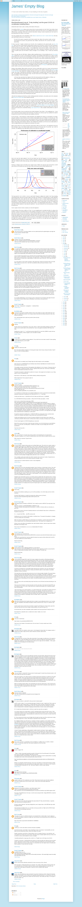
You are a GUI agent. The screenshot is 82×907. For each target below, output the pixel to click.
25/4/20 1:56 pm (17, 440)
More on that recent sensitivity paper (66, 113)
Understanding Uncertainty (65, 218)
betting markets (64, 154)
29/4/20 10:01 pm (17, 744)
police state (67, 187)
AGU (62, 153)
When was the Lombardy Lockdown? (66, 291)
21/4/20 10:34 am (17, 243)
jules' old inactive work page (48, 14)
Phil (15, 358)
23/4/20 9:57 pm (17, 379)
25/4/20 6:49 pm (17, 462)
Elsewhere (16, 724)
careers (62, 161)
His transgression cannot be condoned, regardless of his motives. (66, 100)
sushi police (64, 194)
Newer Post (14, 884)
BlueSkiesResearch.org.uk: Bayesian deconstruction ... (67, 259)
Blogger (43, 898)
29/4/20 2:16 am (17, 687)
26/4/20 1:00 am (17, 528)
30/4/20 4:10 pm (17, 810)
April (65, 256)
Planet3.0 (64, 212)
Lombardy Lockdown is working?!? (66, 287)
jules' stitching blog (21, 16)
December (66, 244)
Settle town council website (33, 17)
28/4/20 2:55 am (17, 643)
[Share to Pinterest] (39, 222)
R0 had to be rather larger (18, 97)
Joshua (15, 433)
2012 (64, 313)
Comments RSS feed (24, 17)
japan (68, 177)
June (65, 253)
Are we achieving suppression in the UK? (67, 283)
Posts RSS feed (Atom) (16, 17)
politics (63, 188)
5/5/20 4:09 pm (17, 846)
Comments (15, 894)
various (21, 29)
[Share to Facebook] (38, 222)
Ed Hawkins (65, 205)
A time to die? (66, 281)
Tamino (64, 201)
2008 (64, 320)
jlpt (62, 180)
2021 (64, 241)
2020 (64, 243)
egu (69, 172)
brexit (66, 159)
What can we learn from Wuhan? (67, 294)
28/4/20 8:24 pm (17, 667)
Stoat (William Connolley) (65, 211)
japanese (67, 178)
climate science (63, 163)
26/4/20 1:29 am (17, 542)
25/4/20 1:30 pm (17, 429)
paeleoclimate (66, 183)
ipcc (64, 177)
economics (65, 172)
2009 (64, 318)
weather (64, 195)
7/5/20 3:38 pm (17, 857)
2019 (64, 302)
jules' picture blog (15, 16)
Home (35, 884)
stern (69, 193)
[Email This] (34, 222)
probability (66, 189)
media (62, 181)
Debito (64, 225)
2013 (64, 311)
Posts (14, 892)
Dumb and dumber (67, 279)
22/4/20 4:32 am (17, 307)
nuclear (69, 182)
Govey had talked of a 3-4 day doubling (45, 105)
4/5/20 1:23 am (17, 822)
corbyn (66, 167)
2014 (64, 310)
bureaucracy (64, 160)
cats (68, 161)
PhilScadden (16, 778)
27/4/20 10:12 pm (17, 633)
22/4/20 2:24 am (17, 264)
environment (66, 173)
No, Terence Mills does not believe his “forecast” (65, 24)
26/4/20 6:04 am (17, 595)
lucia (15, 748)
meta (68, 181)
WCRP (69, 194)
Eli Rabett (64, 208)
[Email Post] (32, 222)
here (54, 44)
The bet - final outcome (69, 125)
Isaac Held (64, 207)
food (62, 174)
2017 (64, 305)
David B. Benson (17, 229)
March (65, 296)
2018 (64, 303)
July (65, 251)
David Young (16, 247)
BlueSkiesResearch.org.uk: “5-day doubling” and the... (67, 265)
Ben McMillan (17, 311)
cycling (62, 171)
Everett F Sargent (17, 304)
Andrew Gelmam (66, 221)
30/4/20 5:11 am (17, 782)
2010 (64, 316)
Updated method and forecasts (67, 277)
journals (66, 180)
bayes (67, 153)
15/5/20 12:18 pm (17, 879)
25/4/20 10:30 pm (17, 484)
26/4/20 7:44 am (17, 613)
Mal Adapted (16, 628)
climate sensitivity (65, 166)
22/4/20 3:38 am (17, 300)
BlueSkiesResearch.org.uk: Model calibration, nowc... (67, 270)
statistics (65, 193)
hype (69, 175)
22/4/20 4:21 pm (17, 319)
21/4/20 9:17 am (17, 234)
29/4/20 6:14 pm (17, 736)
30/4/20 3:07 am (17, 774)
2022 (64, 240)
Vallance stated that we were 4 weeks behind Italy (43, 35)
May (65, 254)
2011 (64, 315)
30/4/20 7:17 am (17, 795)
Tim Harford (65, 219)
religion (65, 192)
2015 (64, 308)
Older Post (55, 884)
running (69, 192)
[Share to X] (36, 222)
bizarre (63, 155)
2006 (64, 323)
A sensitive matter (66, 88)
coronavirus (24, 224)
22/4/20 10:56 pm (17, 342)
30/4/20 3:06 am (17, 766)
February (65, 298)
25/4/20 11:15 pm (17, 498)
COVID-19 (28, 224)
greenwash (63, 175)
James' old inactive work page (32, 14)
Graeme (15, 337)
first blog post (44, 64)
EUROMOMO (66, 275)
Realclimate (65, 200)
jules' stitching (65, 232)
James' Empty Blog (28, 6)
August (65, 249)
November (66, 246)
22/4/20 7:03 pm (17, 334)
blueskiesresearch (18, 224)
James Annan (17, 860)
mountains (63, 182)
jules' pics (64, 230)
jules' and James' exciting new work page (19, 14)
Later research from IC (35, 107)
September (66, 248)
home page (40, 14)
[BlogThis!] (35, 222)
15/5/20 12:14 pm (17, 868)
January (65, 300)
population (68, 188)
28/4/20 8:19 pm (17, 650)
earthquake (68, 171)
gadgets (66, 174)
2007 (64, 321)
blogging (68, 155)
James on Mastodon (42, 17)
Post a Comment (16, 881)
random (68, 190)
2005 (64, 324)
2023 (64, 238)
